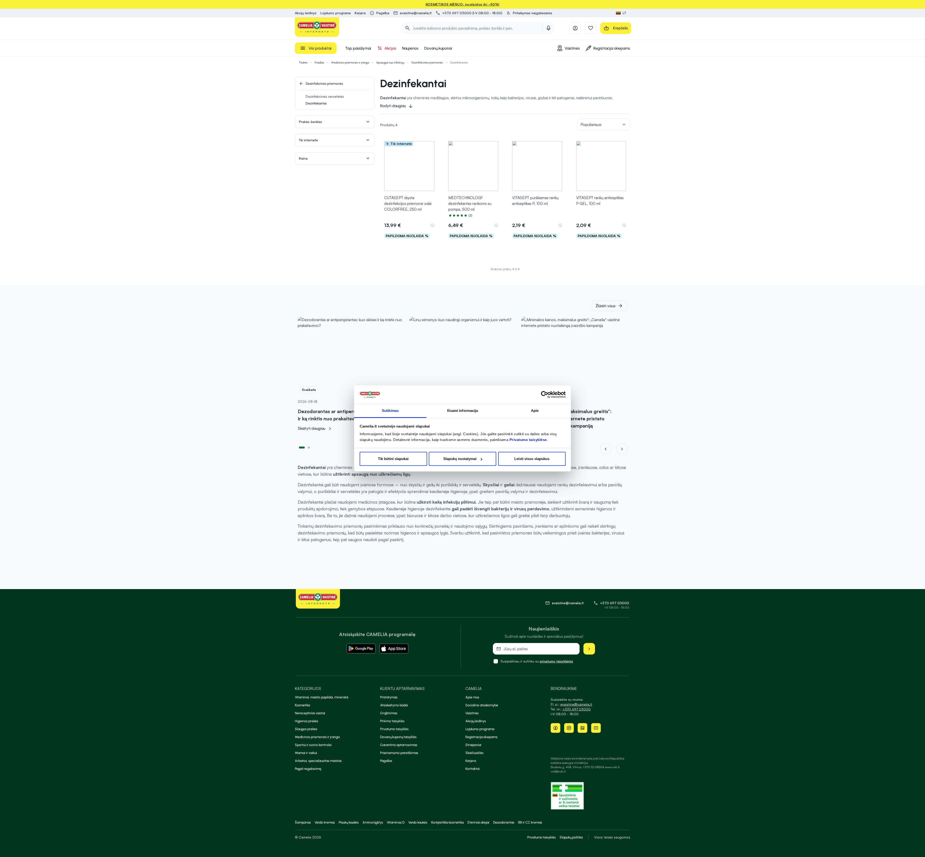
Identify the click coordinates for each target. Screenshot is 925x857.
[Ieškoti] (407, 28)
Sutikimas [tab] (390, 411)
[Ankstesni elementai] (608, 449)
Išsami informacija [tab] (462, 411)
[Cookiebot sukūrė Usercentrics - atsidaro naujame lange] (544, 394)
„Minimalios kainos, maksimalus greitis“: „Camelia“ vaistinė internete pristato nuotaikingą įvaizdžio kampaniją (566, 418)
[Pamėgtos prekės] (590, 28)
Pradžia (319, 62)
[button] (529, 13)
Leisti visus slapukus (531, 459)
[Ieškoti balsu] (548, 28)
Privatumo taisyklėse (528, 440)
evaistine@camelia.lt (576, 704)
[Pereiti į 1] (302, 447)
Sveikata (309, 390)
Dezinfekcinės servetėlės (325, 96)
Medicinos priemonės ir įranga (350, 62)
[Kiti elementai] (622, 449)
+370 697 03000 (614, 603)
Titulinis (303, 62)
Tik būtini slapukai (393, 459)
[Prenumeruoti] (589, 649)
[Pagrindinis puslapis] (317, 27)
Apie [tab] (535, 411)
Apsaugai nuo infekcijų (390, 62)
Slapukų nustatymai (459, 459)
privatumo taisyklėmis (556, 661)
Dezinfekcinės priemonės (427, 62)
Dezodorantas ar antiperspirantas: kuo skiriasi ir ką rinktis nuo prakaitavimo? (350, 415)
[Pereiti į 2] (309, 447)
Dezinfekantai (316, 103)
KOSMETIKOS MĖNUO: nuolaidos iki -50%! (463, 4)
